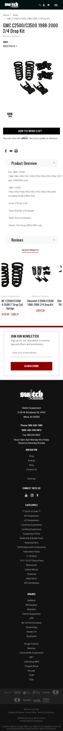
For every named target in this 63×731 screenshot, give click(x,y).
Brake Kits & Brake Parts (31, 538)
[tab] (31, 163)
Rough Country (31, 644)
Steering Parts (32, 542)
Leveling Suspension (31, 529)
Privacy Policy (31, 712)
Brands (31, 460)
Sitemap (31, 478)
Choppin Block (31, 666)
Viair (31, 679)
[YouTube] (26, 496)
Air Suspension (31, 516)
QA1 (31, 657)
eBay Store (31, 578)
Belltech (31, 600)
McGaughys (31, 605)
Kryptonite (32, 636)
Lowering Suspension (31, 525)
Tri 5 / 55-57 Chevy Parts (31, 560)
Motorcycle (31, 565)
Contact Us (31, 469)
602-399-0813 (34, 430)
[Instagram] (32, 496)
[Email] (11, 151)
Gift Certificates (31, 583)
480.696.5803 (33, 435)
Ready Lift (31, 632)
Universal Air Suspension (31, 653)
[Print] (16, 151)
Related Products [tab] (30, 250)
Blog (31, 465)
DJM (31, 675)
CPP (32, 618)
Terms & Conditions (46, 712)
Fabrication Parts (31, 551)
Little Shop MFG (31, 661)
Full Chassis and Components (31, 547)
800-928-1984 (35, 425)
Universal (31, 574)
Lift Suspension (31, 520)
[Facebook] (6, 151)
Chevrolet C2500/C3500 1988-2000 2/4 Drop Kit (39, 303)
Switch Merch (31, 569)
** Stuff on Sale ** (31, 511)
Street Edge (31, 627)
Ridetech (31, 609)
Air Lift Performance (31, 623)
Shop (31, 456)
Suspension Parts (31, 534)
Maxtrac (31, 648)
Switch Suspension (31, 614)
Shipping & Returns (16, 712)
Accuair (31, 670)
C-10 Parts (31, 556)
